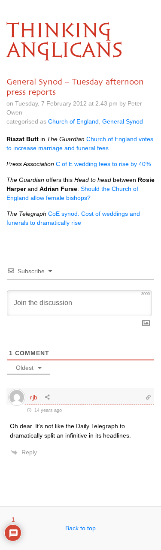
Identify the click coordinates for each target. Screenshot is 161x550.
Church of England (73, 121)
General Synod (122, 121)
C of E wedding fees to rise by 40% (103, 163)
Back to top (80, 528)
